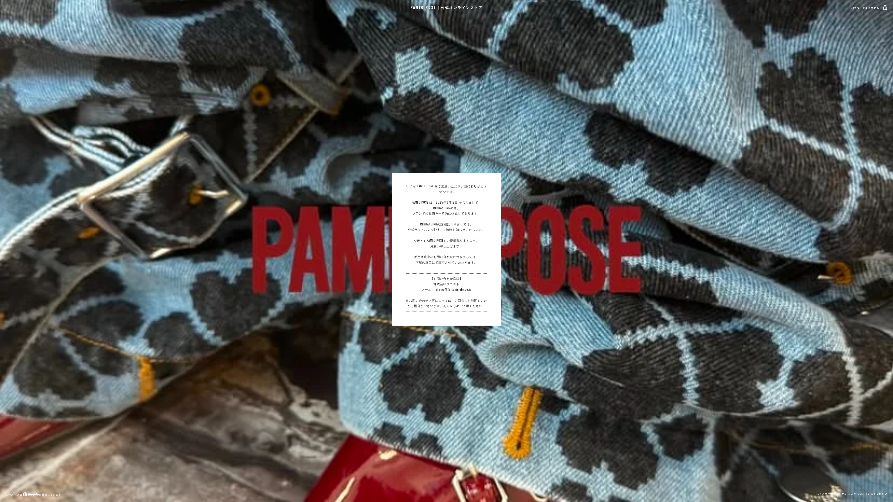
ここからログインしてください (867, 493)
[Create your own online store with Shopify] (30, 494)
